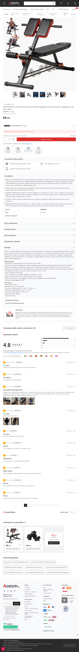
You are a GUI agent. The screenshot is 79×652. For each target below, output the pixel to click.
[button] (39, 176)
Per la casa (6, 9)
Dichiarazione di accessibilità (29, 616)
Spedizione (28, 601)
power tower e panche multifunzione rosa (42, 562)
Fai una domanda (69, 328)
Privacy (26, 606)
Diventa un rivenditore (30, 591)
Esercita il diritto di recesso (48, 590)
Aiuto (26, 619)
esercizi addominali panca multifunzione (58, 572)
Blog (44, 601)
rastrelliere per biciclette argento (13, 567)
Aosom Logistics (29, 594)
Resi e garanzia (29, 604)
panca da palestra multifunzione (13, 572)
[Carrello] (75, 3)
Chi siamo (27, 587)
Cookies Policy (28, 610)
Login (44, 587)
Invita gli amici (47, 593)
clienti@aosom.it (14, 640)
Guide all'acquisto (47, 598)
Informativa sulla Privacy (11, 613)
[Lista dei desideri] (61, 3)
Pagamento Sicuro (48, 631)
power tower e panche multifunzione (56, 567)
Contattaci (27, 589)
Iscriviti (16, 603)
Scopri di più (64, 512)
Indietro (6, 14)
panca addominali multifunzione (34, 572)
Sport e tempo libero (37, 9)
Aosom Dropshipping (30, 596)
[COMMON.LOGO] (14, 3)
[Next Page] (57, 505)
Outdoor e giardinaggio (20, 9)
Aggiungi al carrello (46, 139)
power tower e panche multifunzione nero (15, 562)
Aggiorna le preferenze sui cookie (31, 613)
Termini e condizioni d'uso (31, 608)
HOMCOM (43, 209)
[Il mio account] (68, 3)
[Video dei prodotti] (22, 94)
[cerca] (53, 3)
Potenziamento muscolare (27, 14)
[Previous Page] (21, 505)
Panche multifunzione (41, 14)
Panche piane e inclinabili (54, 14)
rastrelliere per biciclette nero (34, 567)
